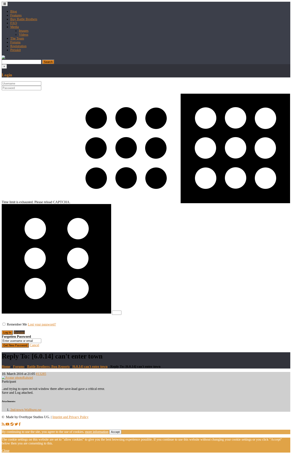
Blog (13, 11)
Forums (15, 42)
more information (96, 432)
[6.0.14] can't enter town (90, 366)
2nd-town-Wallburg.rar (25, 410)
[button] (3, 57)
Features (16, 15)
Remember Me (17, 324)
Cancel (34, 345)
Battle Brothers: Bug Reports (48, 366)
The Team (17, 38)
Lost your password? (42, 324)
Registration (18, 46)
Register (19, 332)
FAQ (13, 23)
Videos (23, 34)
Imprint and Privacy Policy (70, 417)
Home (6, 366)
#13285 (41, 374)
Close (5, 450)
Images (23, 31)
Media (14, 27)
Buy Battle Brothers (23, 19)
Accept (115, 432)
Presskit (15, 50)
